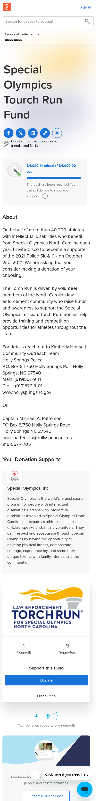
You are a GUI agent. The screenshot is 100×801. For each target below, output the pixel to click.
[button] (45, 133)
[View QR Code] (57, 133)
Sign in (85, 7)
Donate (46, 680)
